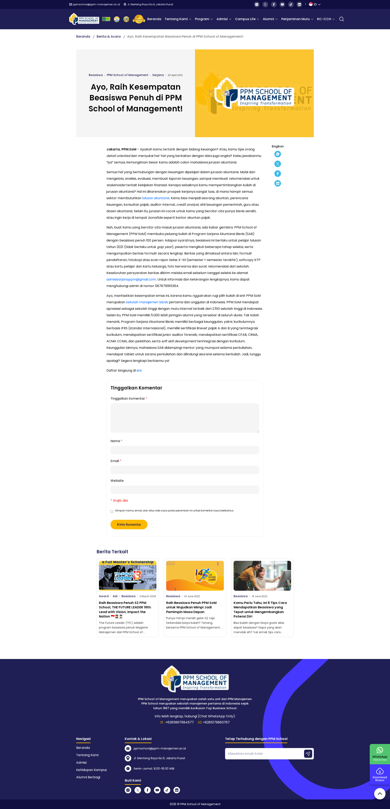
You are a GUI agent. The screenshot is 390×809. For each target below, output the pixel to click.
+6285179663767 (216, 722)
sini (138, 370)
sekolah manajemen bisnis (147, 302)
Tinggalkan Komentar (128, 398)
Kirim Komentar (129, 524)
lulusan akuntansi (155, 198)
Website (117, 480)
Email (115, 461)
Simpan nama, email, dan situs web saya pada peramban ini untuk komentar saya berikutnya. (174, 510)
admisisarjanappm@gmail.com (131, 279)
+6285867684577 (179, 722)
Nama (116, 441)
